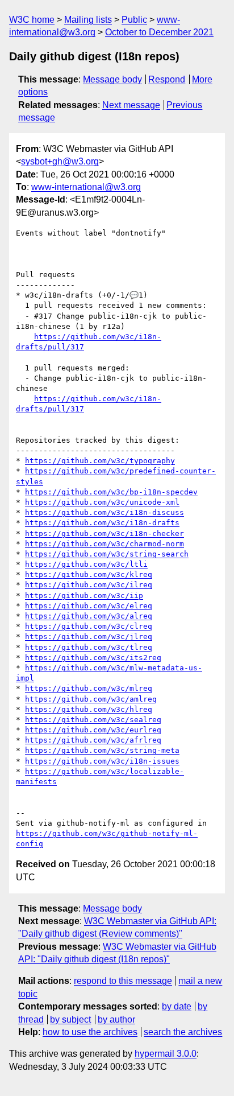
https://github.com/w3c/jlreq (88, 636)
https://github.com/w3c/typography (100, 460)
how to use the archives (90, 1032)
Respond (166, 79)
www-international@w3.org (86, 187)
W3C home (32, 19)
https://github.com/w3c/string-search (107, 554)
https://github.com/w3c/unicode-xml (102, 502)
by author (116, 1019)
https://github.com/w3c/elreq (88, 605)
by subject (70, 1019)
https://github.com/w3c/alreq (88, 616)
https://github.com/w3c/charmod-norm (104, 543)
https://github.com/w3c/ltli (86, 564)
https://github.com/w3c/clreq (88, 626)
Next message (131, 105)
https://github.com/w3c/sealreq (93, 719)
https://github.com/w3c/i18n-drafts (102, 522)
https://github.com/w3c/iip (84, 595)
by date (176, 1006)
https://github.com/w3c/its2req (93, 657)
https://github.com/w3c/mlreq (88, 688)
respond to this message (123, 981)
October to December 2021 (159, 32)
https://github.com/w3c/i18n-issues (102, 761)
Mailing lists (88, 19)
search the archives (183, 1032)
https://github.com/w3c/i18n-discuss (104, 512)
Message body (112, 79)
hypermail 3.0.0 (166, 1053)
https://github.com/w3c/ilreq (88, 584)
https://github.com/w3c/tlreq (88, 647)
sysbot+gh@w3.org (60, 161)
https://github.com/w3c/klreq (88, 574)
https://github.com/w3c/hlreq (88, 709)
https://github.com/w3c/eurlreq (93, 730)
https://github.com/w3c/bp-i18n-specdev (111, 492)
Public (134, 19)
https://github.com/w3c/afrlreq (93, 740)
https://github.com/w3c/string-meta (102, 750)
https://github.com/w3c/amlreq (91, 699)
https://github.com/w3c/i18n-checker (104, 533)
